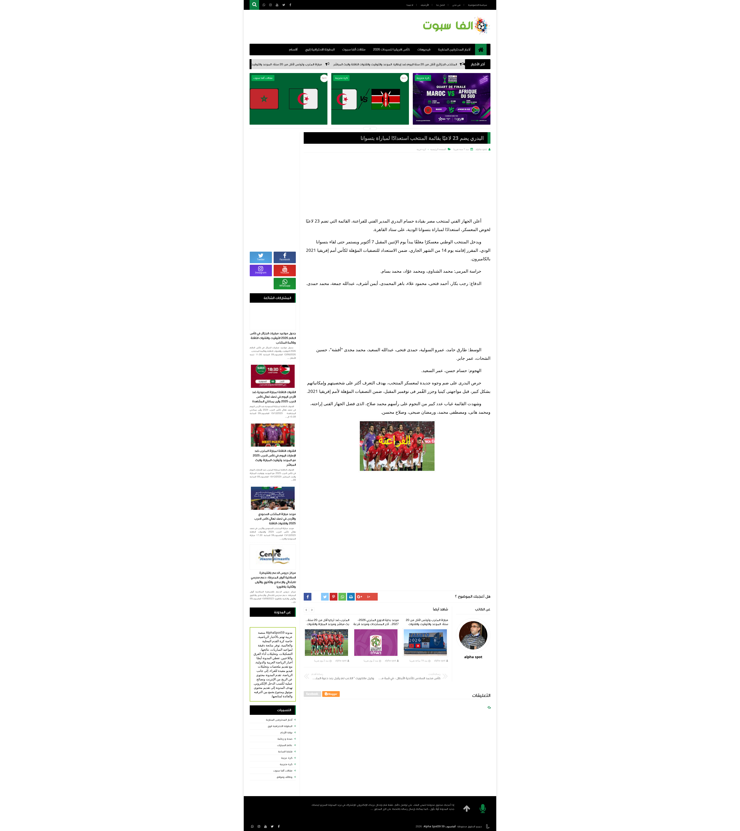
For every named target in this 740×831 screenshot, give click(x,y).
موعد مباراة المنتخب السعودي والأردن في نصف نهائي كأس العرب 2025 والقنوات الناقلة (275, 518)
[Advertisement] (397, 181)
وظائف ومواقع (284, 777)
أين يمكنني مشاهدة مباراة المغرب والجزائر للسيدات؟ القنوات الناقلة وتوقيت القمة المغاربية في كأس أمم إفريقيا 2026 (370, 108)
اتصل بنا (440, 5)
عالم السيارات (284, 745)
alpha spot (439, 660)
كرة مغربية (286, 764)
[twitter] (272, 826)
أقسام (293, 49)
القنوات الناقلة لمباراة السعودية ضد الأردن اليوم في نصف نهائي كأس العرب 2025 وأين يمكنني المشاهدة (274, 396)
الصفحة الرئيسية (438, 149)
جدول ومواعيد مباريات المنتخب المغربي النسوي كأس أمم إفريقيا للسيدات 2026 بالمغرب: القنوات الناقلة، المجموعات (288, 108)
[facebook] (279, 826)
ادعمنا (410, 5)
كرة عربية (286, 758)
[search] (254, 5)
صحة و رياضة (285, 739)
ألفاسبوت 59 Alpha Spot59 (440, 826)
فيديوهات (423, 49)
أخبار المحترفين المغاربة (454, 49)
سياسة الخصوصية (477, 5)
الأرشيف (425, 5)
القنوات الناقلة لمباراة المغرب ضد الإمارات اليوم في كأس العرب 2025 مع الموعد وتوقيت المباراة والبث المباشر (274, 458)
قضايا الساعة (285, 752)
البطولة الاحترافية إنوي (320, 49)
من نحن (456, 5)
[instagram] (259, 826)
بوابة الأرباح (286, 732)
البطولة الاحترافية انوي (280, 726)
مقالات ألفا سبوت (353, 49)
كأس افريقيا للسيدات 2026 (391, 49)
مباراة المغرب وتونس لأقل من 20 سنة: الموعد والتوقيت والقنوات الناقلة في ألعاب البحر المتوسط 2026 (354, 64)
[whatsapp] (252, 826)
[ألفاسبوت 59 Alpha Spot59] (455, 36)
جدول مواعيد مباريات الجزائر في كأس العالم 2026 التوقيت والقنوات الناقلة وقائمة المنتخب (273, 338)
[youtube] (265, 826)
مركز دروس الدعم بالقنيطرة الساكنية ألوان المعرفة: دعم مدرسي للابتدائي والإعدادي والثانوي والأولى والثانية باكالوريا (273, 580)
